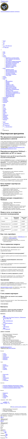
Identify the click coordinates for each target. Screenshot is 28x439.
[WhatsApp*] (3, 44)
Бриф (4, 68)
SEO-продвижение (18, 147)
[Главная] (3, 129)
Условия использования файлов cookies (12, 387)
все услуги (14, 148)
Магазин (6, 47)
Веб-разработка (9, 81)
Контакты (5, 99)
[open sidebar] (14, 38)
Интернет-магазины (10, 85)
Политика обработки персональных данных (13, 385)
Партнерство (6, 357)
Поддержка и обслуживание (12, 91)
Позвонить (5, 393)
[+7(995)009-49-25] (9, 403)
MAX (4, 121)
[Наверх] (2, 425)
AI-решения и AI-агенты (11, 63)
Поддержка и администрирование (13, 61)
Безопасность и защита (11, 64)
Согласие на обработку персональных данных (13, 386)
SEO (4, 51)
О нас (4, 55)
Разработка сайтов (10, 69)
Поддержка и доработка (11, 74)
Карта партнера (12, 348)
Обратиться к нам (4, 348)
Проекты (5, 98)
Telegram (6, 123)
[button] (14, 428)
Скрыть (2, 290)
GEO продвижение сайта (11, 71)
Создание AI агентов (10, 73)
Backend (7, 82)
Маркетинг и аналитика (11, 66)
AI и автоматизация (10, 94)
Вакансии (5, 358)
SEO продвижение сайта (11, 70)
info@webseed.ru (12, 238)
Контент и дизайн (10, 67)
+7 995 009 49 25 (8, 126)
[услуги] (1, 421)
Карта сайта (5, 374)
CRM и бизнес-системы (11, 87)
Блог (4, 78)
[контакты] (1, 417)
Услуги (4, 56)
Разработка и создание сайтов (12, 57)
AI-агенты (9, 148)
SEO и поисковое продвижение (13, 59)
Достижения (6, 377)
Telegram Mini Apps (10, 96)
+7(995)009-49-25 (21, 236)
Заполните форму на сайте (6, 287)
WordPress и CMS (9, 84)
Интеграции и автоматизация (12, 62)
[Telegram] (3, 42)
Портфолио (5, 97)
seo (6, 80)
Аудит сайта (8, 75)
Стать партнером (4, 303)
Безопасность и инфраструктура (13, 92)
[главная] (3, 417)
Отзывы (5, 77)
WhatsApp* (7, 125)
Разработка (11, 147)
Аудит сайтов (9, 60)
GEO (4, 53)
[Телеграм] (5, 433)
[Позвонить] (6, 437)
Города (4, 379)
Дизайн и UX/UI (9, 90)
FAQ (4, 375)
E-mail (4, 397)
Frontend (7, 83)
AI (3, 54)
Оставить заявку (4, 147)
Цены (4, 76)
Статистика (5, 101)
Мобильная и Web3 (10, 95)
